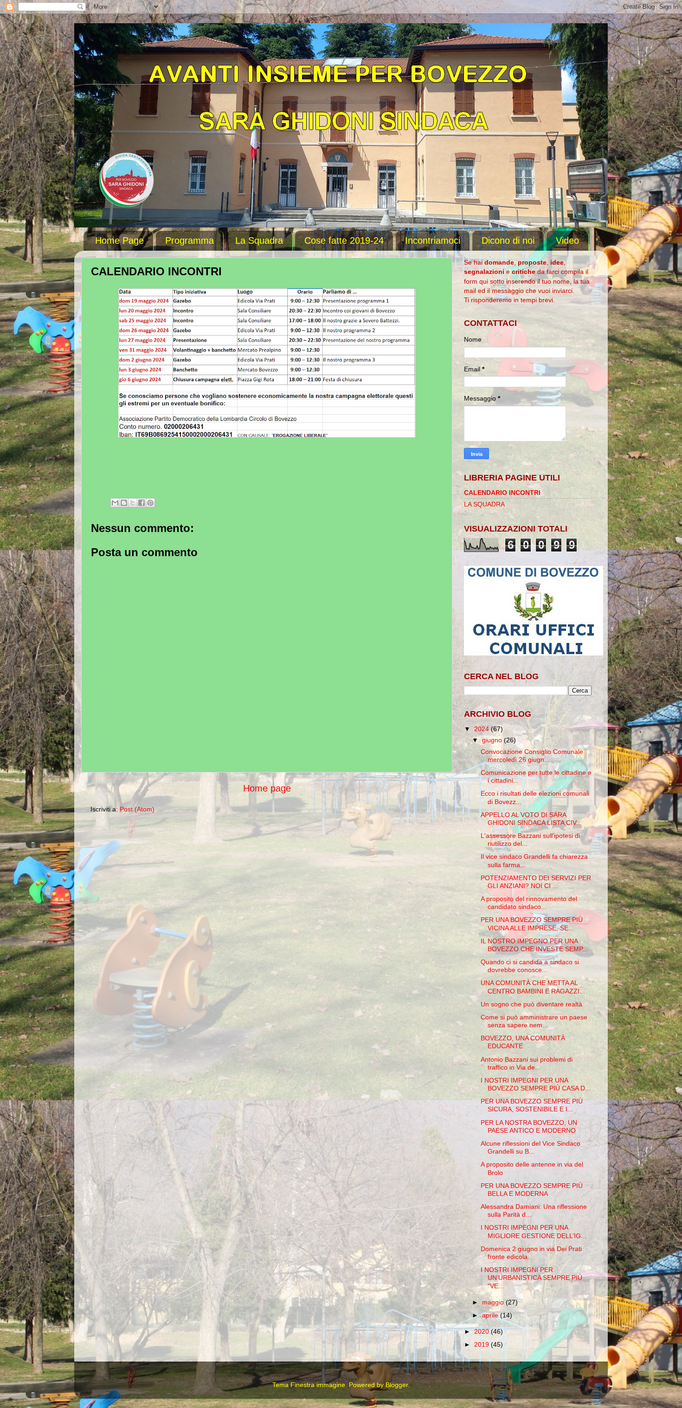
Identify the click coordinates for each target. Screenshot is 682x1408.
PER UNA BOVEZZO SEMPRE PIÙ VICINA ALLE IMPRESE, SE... (532, 923)
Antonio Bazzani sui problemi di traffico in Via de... (527, 1063)
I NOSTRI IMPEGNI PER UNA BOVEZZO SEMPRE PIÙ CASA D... (536, 1084)
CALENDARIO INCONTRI (502, 492)
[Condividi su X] (132, 502)
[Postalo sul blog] (124, 502)
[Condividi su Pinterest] (150, 502)
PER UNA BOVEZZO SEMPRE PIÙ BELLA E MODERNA (532, 1189)
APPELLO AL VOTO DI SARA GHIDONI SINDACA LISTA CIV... (531, 818)
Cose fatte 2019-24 (344, 240)
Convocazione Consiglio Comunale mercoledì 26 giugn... (532, 755)
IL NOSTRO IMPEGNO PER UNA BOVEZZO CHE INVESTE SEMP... (534, 945)
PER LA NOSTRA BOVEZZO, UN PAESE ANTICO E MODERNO (529, 1126)
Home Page (119, 240)
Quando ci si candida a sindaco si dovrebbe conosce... (530, 965)
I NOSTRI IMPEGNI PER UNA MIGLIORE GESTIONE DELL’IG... (533, 1231)
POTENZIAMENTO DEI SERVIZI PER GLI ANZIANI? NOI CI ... (536, 881)
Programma (189, 240)
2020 (482, 1331)
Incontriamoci (432, 240)
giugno (493, 740)
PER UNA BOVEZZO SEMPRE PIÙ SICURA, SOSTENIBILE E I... (532, 1105)
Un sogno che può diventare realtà (531, 1004)
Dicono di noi (508, 240)
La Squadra (259, 240)
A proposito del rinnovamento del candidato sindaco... (529, 902)
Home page (267, 788)
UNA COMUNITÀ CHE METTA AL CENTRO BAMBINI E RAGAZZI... (533, 986)
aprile (491, 1315)
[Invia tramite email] (115, 502)
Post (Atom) (137, 809)
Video (567, 240)
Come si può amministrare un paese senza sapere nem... (534, 1021)
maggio (494, 1302)
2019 (482, 1344)
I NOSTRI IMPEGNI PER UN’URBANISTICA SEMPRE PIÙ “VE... (531, 1278)
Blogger (397, 1385)
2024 (482, 729)
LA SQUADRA (484, 504)
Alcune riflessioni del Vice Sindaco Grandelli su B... (530, 1147)
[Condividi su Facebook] (141, 502)
